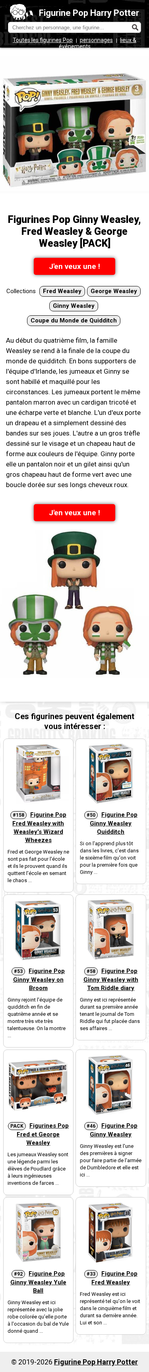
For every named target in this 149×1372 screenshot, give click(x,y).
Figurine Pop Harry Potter (89, 13)
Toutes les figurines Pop (43, 40)
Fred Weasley (62, 291)
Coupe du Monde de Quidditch (74, 320)
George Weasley (114, 291)
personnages (96, 40)
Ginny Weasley (74, 305)
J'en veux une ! (74, 266)
